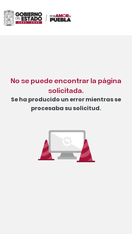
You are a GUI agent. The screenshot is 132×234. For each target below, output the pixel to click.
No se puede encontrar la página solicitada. (66, 85)
